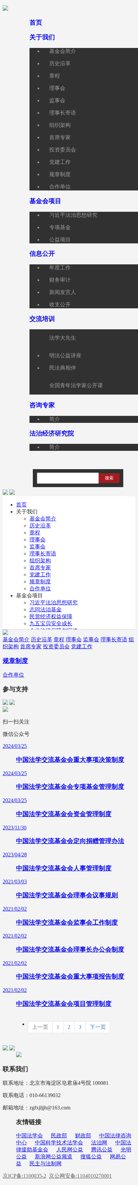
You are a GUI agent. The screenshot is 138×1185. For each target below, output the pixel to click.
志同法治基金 (45, 609)
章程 (34, 532)
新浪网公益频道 (53, 1156)
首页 (21, 504)
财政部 (83, 1135)
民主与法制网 (45, 1163)
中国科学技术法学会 (59, 1142)
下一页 (98, 1027)
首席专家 (40, 567)
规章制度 (40, 581)
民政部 (59, 1135)
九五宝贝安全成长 (50, 623)
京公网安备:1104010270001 (80, 1176)
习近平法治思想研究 (53, 602)
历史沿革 (40, 525)
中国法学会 (29, 1135)
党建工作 (40, 574)
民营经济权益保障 (50, 616)
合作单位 (40, 588)
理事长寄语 (42, 553)
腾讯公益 (102, 1149)
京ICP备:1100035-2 (24, 1176)
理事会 (37, 539)
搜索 (109, 477)
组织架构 (40, 560)
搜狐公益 (91, 1156)
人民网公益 (69, 1149)
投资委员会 (56, 646)
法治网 (99, 1142)
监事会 (37, 546)
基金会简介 (42, 518)
